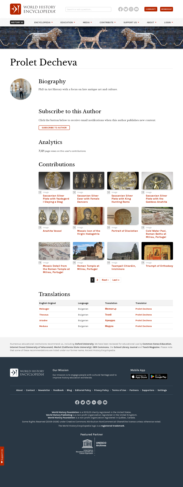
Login (167, 22)
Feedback (58, 390)
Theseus (43, 314)
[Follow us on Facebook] (77, 403)
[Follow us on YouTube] (105, 403)
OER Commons (101, 347)
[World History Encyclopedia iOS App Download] (139, 377)
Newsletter (44, 390)
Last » (116, 279)
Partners (134, 390)
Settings (162, 390)
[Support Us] (2, 456)
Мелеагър (110, 308)
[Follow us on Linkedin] (94, 403)
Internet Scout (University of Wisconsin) (31, 347)
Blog (69, 390)
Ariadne (43, 320)
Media (86, 22)
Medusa (43, 326)
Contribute (106, 22)
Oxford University (84, 343)
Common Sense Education (157, 343)
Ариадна (110, 320)
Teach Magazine (151, 347)
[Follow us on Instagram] (99, 403)
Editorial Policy (83, 390)
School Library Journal (125, 347)
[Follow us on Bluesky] (88, 403)
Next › (105, 279)
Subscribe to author (54, 127)
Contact (30, 390)
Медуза (109, 326)
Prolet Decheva (144, 308)
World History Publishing (59, 415)
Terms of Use (119, 390)
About (150, 22)
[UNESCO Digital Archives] (91, 446)
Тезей (108, 314)
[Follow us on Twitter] (83, 403)
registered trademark (112, 425)
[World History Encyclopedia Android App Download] (159, 377)
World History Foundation (65, 412)
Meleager (44, 308)
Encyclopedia (42, 22)
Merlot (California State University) (73, 347)
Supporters (148, 390)
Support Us (130, 22)
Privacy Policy (101, 390)
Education (66, 22)
